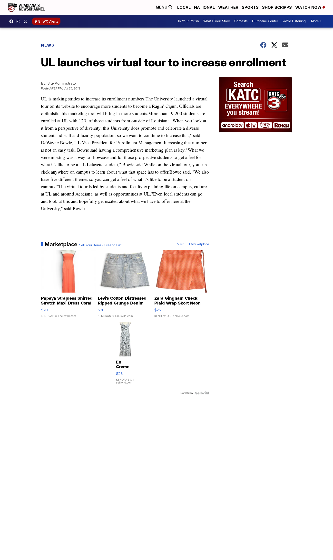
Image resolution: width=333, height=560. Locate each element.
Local (184, 7)
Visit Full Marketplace (193, 244)
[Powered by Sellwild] (202, 393)
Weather (228, 7)
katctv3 (12, 21)
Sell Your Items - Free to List (100, 245)
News (47, 45)
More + (316, 21)
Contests (241, 21)
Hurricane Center (265, 21)
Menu (162, 7)
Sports (250, 7)
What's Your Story (216, 21)
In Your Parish (188, 21)
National (204, 7)
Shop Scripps (277, 7)
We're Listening (294, 21)
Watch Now (309, 7)
